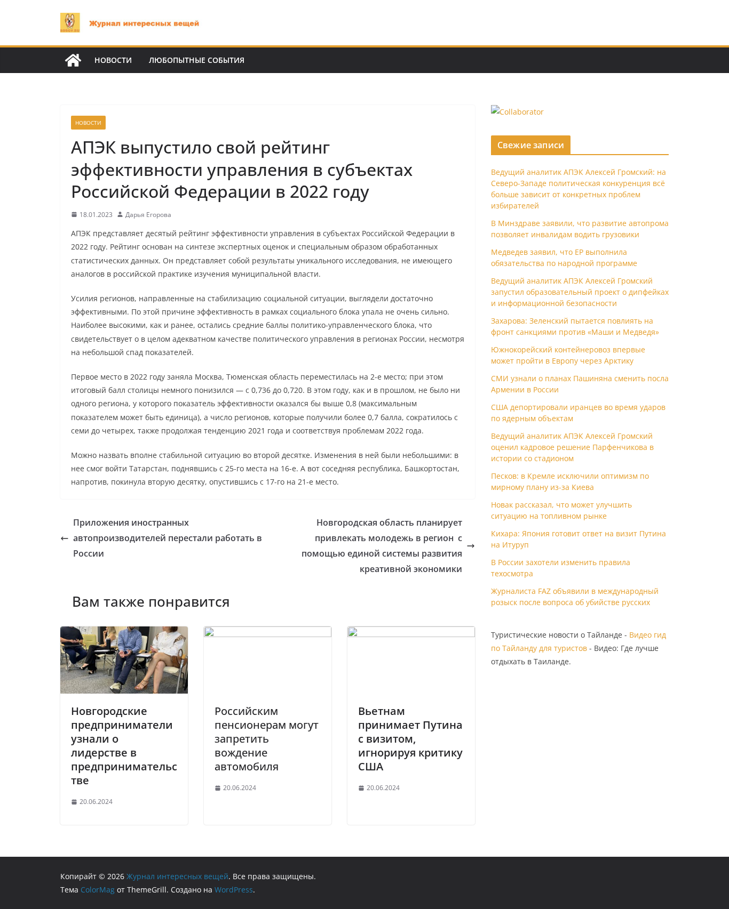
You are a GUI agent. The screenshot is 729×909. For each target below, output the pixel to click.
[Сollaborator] (517, 112)
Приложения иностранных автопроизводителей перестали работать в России (167, 538)
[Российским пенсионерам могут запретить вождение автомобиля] (267, 634)
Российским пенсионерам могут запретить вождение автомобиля (267, 739)
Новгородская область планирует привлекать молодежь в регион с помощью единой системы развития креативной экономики (382, 545)
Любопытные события (196, 60)
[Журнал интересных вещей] (73, 60)
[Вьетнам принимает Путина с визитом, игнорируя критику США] (411, 634)
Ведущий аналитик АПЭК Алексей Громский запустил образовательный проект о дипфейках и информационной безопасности (580, 292)
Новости (113, 60)
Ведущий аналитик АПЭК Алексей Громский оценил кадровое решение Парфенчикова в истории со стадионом (572, 447)
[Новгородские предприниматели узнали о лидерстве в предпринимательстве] (124, 634)
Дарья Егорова (148, 214)
